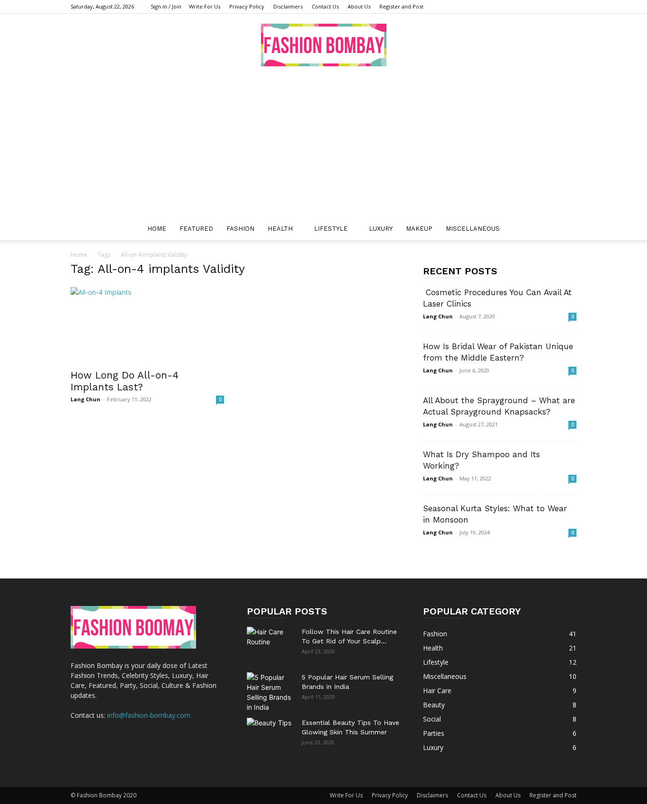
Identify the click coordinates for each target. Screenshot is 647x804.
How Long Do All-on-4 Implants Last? (125, 381)
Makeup (419, 228)
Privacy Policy (246, 6)
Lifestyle (331, 228)
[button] (565, 229)
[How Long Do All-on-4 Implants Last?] (147, 325)
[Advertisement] (323, 146)
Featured (196, 228)
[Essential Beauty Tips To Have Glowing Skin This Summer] (270, 734)
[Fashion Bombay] (323, 45)
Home (156, 228)
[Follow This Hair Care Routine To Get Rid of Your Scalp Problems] (270, 643)
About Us (359, 6)
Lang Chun (85, 399)
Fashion (240, 228)
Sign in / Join (166, 6)
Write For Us (204, 6)
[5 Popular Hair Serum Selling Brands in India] (270, 692)
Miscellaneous (473, 228)
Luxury (381, 228)
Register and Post (401, 6)
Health (280, 228)
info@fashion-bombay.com (148, 715)
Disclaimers (288, 6)
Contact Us (325, 6)
